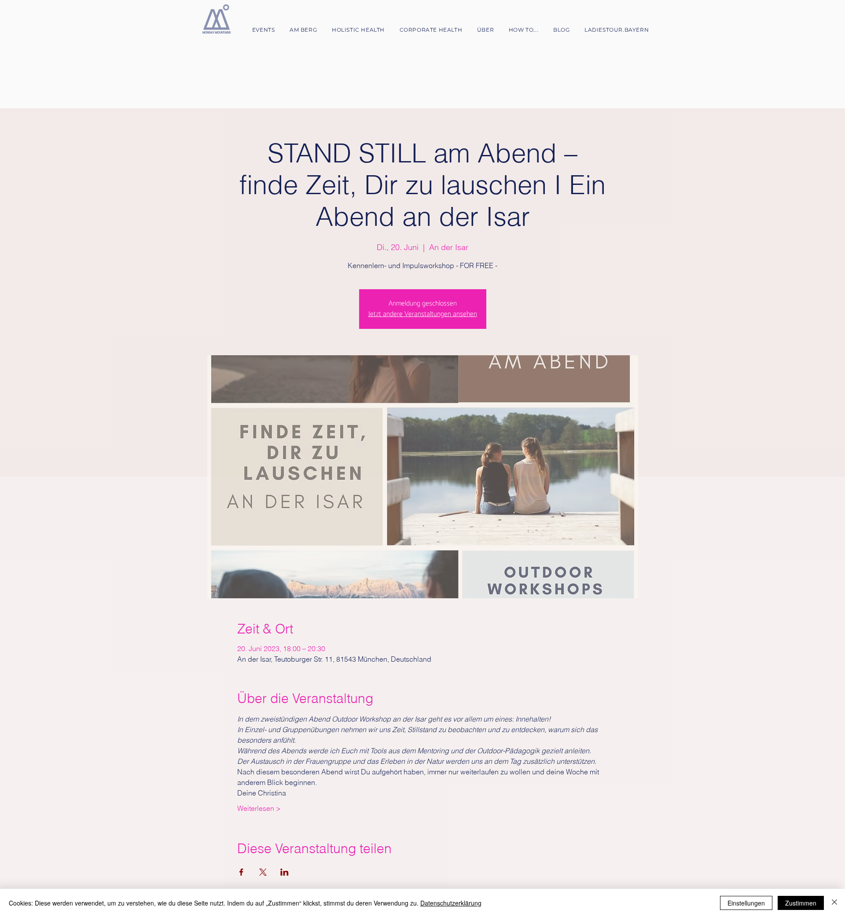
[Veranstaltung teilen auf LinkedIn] (284, 872)
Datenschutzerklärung (450, 903)
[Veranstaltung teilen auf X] (263, 872)
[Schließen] (834, 903)
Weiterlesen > (259, 808)
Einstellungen (746, 903)
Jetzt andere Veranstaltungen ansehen (422, 314)
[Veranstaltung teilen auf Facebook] (241, 872)
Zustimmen (800, 903)
